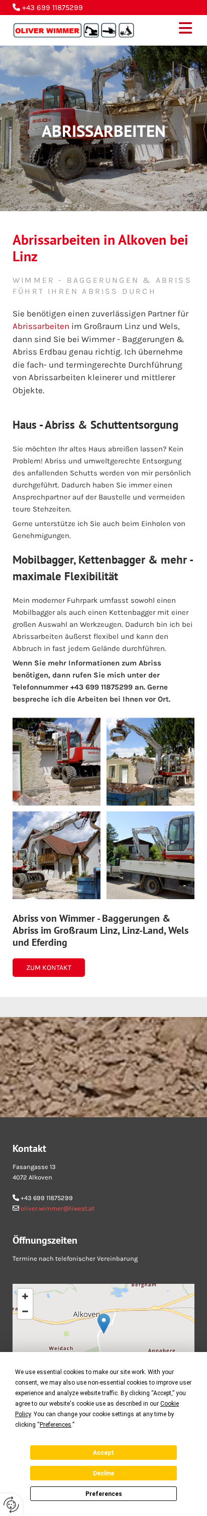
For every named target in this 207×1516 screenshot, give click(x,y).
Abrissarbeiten (41, 326)
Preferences (103, 1493)
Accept (103, 1452)
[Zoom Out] (25, 1311)
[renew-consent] (11, 1504)
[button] (172, 30)
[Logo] (74, 30)
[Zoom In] (25, 1296)
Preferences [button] (55, 1424)
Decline (103, 1473)
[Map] (103, 1334)
